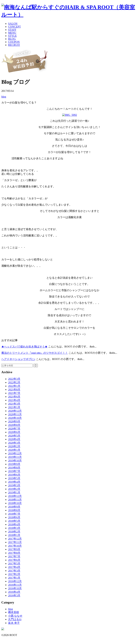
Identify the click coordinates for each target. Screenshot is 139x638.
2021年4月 (14, 400)
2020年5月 (14, 435)
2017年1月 (14, 577)
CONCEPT (14, 26)
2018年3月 (14, 528)
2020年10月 (15, 417)
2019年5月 (14, 478)
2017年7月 (14, 556)
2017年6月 (14, 560)
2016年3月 (14, 595)
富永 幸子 (14, 622)
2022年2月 (14, 382)
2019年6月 (14, 474)
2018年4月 (14, 524)
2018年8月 (14, 510)
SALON (12, 23)
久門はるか (15, 619)
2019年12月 (15, 453)
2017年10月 (15, 545)
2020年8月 (14, 425)
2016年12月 (15, 581)
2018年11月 (15, 499)
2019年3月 (14, 485)
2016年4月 (14, 591)
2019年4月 (14, 481)
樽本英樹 (13, 612)
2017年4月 (14, 567)
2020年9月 (14, 421)
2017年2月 (14, 574)
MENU (12, 32)
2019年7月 (14, 471)
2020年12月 (15, 410)
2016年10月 (15, 588)
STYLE (12, 35)
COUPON (14, 41)
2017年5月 (14, 563)
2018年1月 (14, 535)
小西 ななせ (15, 615)
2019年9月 (14, 464)
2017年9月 (14, 549)
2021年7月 (14, 393)
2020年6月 (14, 432)
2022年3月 (14, 378)
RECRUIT (14, 44)
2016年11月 (15, 584)
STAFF (12, 29)
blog (3, 96)
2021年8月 (14, 389)
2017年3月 (14, 570)
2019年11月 (15, 457)
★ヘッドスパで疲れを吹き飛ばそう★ (24, 346)
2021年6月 (14, 396)
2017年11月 (15, 542)
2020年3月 (14, 442)
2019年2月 (14, 489)
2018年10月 (15, 503)
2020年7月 (14, 428)
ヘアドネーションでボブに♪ (18, 359)
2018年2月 (14, 531)
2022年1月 (14, 386)
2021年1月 (14, 407)
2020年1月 (14, 449)
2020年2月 (14, 446)
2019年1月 (14, 492)
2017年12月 (15, 538)
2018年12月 (15, 496)
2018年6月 (14, 517)
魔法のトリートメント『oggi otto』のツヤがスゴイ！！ (34, 352)
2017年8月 (14, 552)
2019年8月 (14, 467)
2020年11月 (15, 414)
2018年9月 (14, 506)
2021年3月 (14, 403)
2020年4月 (14, 439)
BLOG (12, 38)
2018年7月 (14, 513)
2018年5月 (14, 520)
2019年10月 (15, 460)
